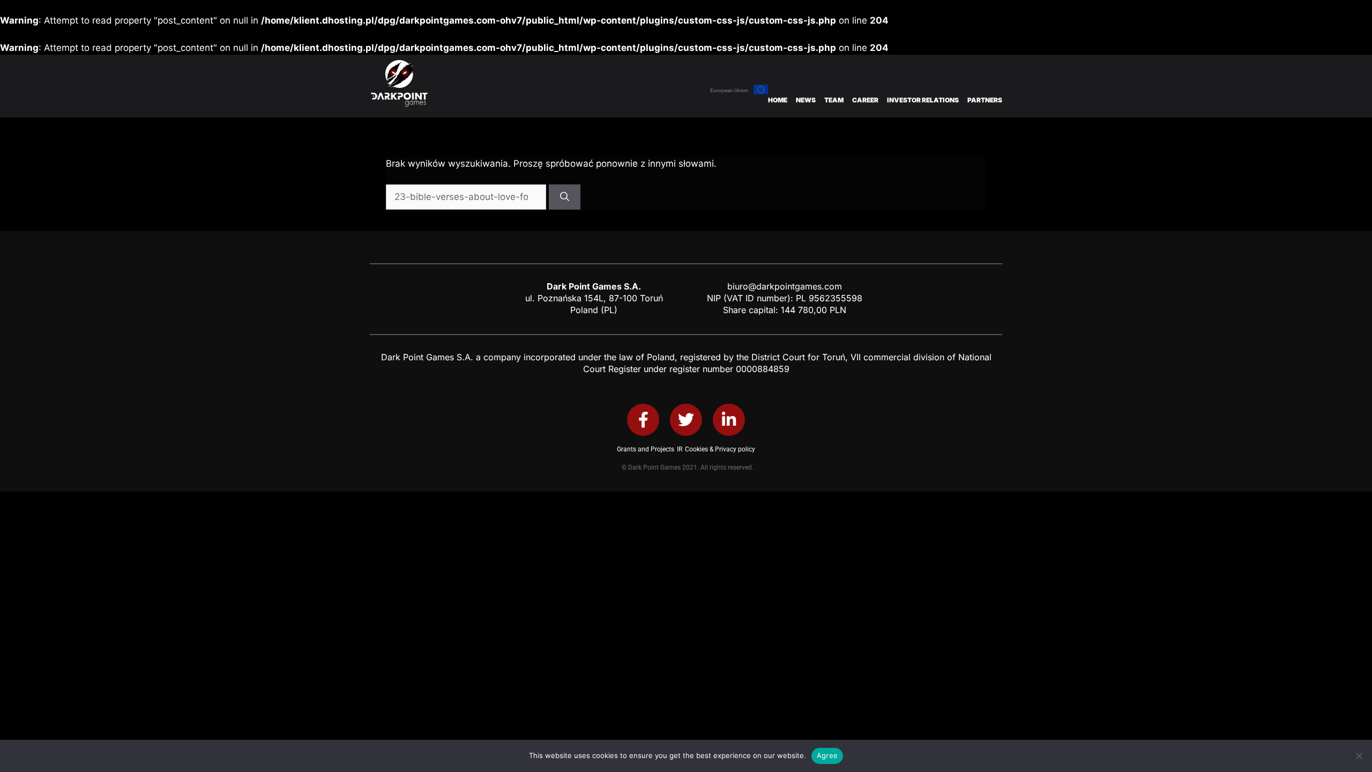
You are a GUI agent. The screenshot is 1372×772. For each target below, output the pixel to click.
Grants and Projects (645, 449)
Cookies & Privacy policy (720, 449)
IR (679, 449)
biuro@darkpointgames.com (784, 286)
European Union (729, 90)
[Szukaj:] (467, 196)
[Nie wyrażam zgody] (1358, 756)
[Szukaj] (564, 197)
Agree (827, 755)
